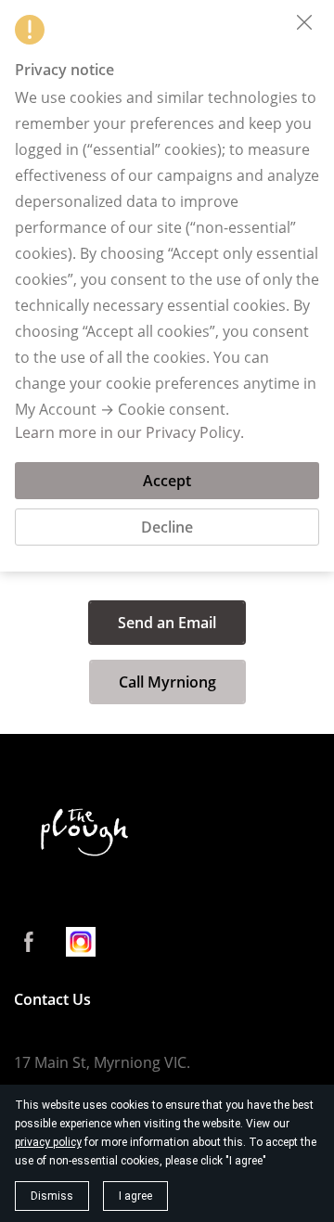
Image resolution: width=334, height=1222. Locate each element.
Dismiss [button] (52, 1196)
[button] (304, 22)
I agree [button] (135, 1196)
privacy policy (48, 1142)
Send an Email (167, 622)
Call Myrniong (167, 682)
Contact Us (52, 999)
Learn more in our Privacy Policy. (129, 432)
